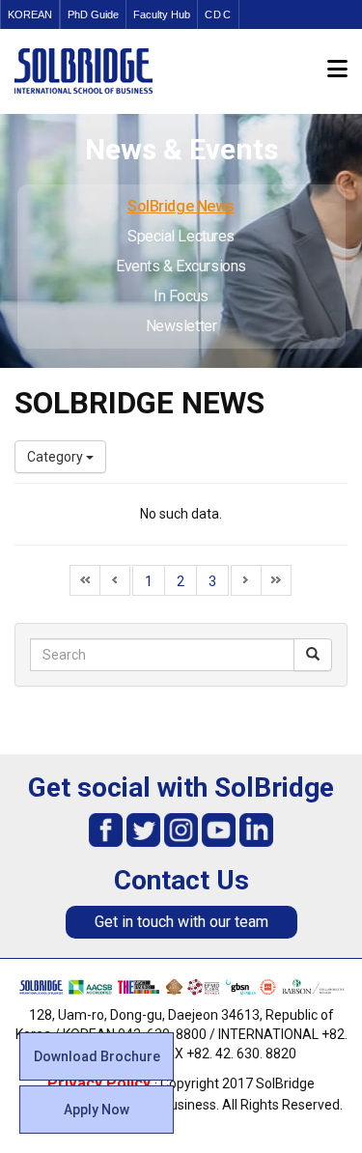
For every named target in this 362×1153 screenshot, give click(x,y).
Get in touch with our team (181, 922)
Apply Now (96, 1109)
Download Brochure (97, 1056)
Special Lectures (181, 236)
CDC (218, 14)
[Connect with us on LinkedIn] (256, 829)
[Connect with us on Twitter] (143, 829)
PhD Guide (93, 14)
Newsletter (181, 326)
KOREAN (30, 14)
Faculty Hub (161, 14)
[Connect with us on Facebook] (106, 829)
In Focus (180, 296)
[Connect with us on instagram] (181, 829)
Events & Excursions (180, 266)
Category (56, 456)
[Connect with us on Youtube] (219, 829)
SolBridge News (181, 206)
